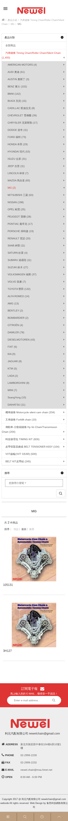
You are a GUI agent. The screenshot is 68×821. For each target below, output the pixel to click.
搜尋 (7, 473)
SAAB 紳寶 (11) (16, 245)
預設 (16, 529)
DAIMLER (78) (16, 332)
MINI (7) (12, 390)
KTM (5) (12, 368)
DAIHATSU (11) (16, 404)
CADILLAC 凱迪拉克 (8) (21, 108)
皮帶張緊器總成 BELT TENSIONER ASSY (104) (32, 446)
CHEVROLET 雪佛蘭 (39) (22, 115)
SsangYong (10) (17, 397)
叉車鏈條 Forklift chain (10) (20, 419)
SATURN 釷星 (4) (18, 252)
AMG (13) (13, 303)
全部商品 (10, 45)
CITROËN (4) (15, 325)
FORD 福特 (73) (17, 137)
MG (13, 24)
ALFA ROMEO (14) (18, 296)
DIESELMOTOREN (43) (21, 339)
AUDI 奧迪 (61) (16, 72)
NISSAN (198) (16, 202)
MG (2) (12, 187)
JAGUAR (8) (15, 361)
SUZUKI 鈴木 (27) (18, 267)
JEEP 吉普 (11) (16, 166)
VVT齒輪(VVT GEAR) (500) (21, 453)
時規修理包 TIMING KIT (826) (22, 439)
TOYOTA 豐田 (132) (19, 288)
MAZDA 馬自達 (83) (19, 180)
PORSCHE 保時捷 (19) (21, 231)
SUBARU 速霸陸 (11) (19, 260)
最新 (23, 529)
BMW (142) (14, 93)
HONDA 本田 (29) (18, 144)
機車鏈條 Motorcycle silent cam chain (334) (30, 412)
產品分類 (10, 37)
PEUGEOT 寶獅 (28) (19, 216)
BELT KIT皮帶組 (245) (18, 461)
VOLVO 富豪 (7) (17, 281)
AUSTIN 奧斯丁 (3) (18, 79)
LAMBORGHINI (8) (18, 382)
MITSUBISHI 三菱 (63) (20, 195)
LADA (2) (13, 375)
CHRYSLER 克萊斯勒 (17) (23, 122)
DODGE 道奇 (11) (18, 129)
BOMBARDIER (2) (18, 317)
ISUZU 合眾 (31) (17, 158)
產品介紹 (12, 20)
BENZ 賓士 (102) (17, 86)
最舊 (31, 529)
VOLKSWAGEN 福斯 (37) (22, 274)
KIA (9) (11, 354)
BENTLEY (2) (15, 310)
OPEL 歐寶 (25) (16, 209)
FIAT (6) (12, 346)
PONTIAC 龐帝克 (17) (20, 223)
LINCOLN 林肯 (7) (18, 173)
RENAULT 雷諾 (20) (19, 238)
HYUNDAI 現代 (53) (19, 151)
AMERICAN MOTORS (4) (22, 64)
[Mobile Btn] (5, 6)
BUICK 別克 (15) (17, 100)
